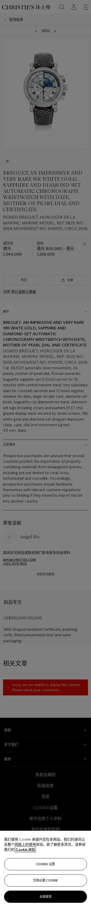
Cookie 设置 (45, 864)
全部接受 (45, 896)
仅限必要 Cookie (45, 880)
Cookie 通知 (25, 849)
